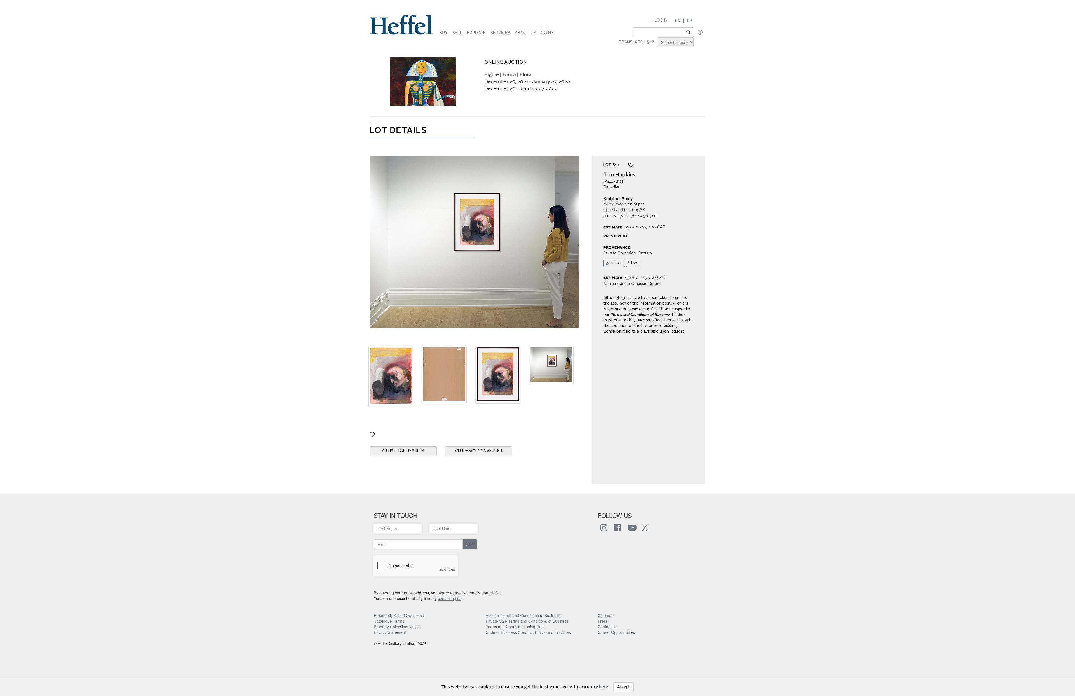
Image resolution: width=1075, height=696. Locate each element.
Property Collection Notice (397, 626)
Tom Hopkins (619, 174)
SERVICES (500, 33)
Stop (632, 263)
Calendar (606, 615)
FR (689, 20)
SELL (457, 33)
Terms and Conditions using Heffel (516, 626)
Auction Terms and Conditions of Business (523, 615)
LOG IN (661, 20)
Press (603, 621)
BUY (444, 33)
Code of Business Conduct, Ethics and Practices (528, 632)
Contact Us (607, 626)
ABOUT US (525, 33)
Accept (623, 687)
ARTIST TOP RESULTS (403, 451)
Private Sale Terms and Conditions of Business (527, 621)
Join (470, 544)
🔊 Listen (614, 263)
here (603, 687)
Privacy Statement (390, 632)
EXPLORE (476, 33)
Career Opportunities (616, 632)
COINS (547, 33)
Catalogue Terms (389, 621)
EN (677, 20)
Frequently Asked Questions (399, 615)
